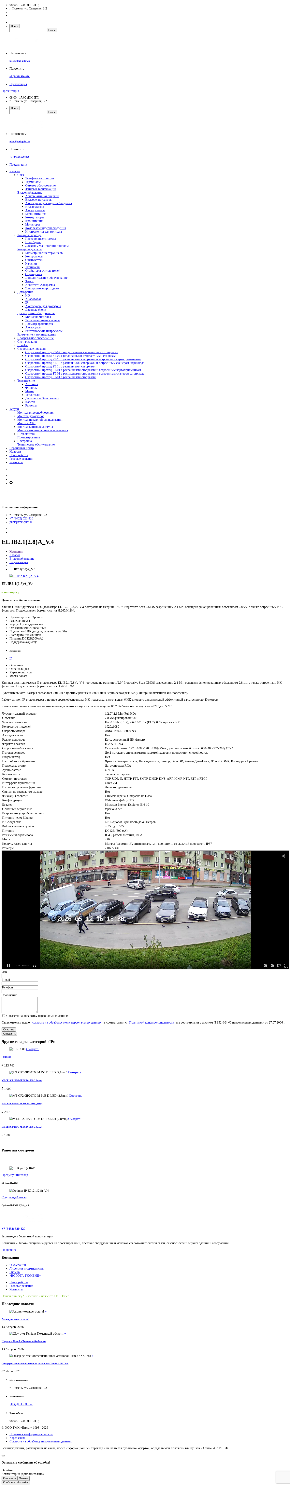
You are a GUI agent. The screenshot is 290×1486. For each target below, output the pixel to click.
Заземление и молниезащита (36, 334)
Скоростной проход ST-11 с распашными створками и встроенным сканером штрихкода (84, 363)
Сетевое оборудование (40, 185)
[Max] (11, 483)
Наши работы (18, 455)
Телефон (7, 987)
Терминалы (33, 182)
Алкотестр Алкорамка (40, 284)
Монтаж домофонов (30, 416)
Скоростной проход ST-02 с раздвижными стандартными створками (71, 355)
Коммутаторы (34, 217)
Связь (21, 174)
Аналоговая (33, 299)
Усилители (32, 394)
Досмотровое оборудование (36, 313)
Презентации (18, 164)
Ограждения (33, 274)
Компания (16, 551)
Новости (15, 451)
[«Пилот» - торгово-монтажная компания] (32, 46)
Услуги (14, 409)
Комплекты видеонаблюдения (45, 228)
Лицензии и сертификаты (26, 1268)
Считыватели (34, 260)
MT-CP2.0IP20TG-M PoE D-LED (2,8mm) (22, 1103)
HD (27, 295)
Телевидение (26, 380)
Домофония (25, 292)
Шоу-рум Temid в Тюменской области (24, 1341)
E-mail (6, 979)
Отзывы (14, 1272)
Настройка (24, 441)
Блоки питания (35, 213)
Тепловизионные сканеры (42, 320)
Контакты (16, 462)
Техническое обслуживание (36, 444)
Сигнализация (27, 341)
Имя (4, 972)
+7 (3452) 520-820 (19, 76)
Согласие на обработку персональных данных (40, 1441)
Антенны (31, 384)
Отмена (23, 1478)
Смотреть (32, 1049)
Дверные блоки (35, 309)
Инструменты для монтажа (43, 231)
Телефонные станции (39, 178)
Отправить (9, 1033)
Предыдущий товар (15, 1174)
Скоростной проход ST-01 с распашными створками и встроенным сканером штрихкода (84, 373)
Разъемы (31, 405)
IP (26, 302)
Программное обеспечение (35, 338)
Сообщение (9, 995)
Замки (29, 281)
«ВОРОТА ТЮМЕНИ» (25, 1275)
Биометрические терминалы (44, 253)
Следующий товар (14, 1197)
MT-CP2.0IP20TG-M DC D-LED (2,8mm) (22, 1080)
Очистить (8, 1029)
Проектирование (28, 437)
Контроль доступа (29, 249)
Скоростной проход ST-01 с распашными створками (60, 377)
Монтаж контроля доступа (35, 426)
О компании (17, 1265)
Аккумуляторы (35, 210)
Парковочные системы (40, 238)
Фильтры (31, 387)
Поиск (14, 26)
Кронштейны (34, 221)
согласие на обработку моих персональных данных (66, 1022)
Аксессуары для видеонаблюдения (48, 203)
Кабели (30, 402)
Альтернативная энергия (42, 196)
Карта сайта (17, 1437)
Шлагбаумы (33, 242)
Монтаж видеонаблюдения (35, 412)
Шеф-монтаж (26, 433)
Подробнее (9, 1249)
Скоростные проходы (31, 348)
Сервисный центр (21, 448)
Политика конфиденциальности (31, 1434)
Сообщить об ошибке (15, 1482)
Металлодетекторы (38, 316)
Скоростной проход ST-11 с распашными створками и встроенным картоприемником (83, 359)
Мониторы (32, 224)
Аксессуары (33, 327)
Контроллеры (34, 256)
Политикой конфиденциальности (151, 1022)
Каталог (14, 171)
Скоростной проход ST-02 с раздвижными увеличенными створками (71, 352)
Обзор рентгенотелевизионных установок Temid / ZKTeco (35, 1363)
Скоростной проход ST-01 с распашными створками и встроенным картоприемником (83, 370)
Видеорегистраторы (38, 199)
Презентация (18, 84)
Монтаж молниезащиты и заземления (42, 430)
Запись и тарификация (40, 189)
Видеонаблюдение (29, 192)
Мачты (29, 391)
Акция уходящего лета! (15, 1319)
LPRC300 (6, 1057)
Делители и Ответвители (42, 398)
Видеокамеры (34, 206)
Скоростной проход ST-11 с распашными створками (60, 366)
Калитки (31, 263)
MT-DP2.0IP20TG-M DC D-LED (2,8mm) (22, 1127)
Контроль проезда (29, 235)
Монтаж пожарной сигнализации (40, 419)
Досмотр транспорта (39, 323)
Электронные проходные (42, 288)
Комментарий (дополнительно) (23, 1474)
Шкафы (22, 345)
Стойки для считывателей (42, 270)
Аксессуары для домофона (43, 306)
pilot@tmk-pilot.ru (19, 60)
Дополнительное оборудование (46, 277)
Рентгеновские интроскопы (44, 331)
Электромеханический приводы (47, 245)
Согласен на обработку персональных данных (37, 1015)
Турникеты (32, 267)
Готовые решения (21, 458)
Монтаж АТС (26, 423)
